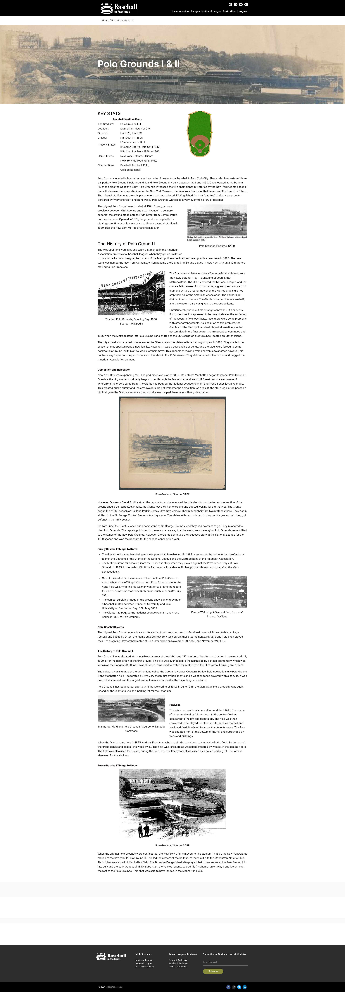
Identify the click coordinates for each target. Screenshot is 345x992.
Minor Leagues (238, 11)
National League (211, 11)
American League (189, 11)
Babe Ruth (139, 591)
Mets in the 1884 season (170, 355)
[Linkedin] (246, 4)
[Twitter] (241, 4)
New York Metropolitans (130, 227)
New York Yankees (161, 191)
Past (225, 11)
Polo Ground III (137, 858)
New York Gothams (135, 262)
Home (174, 11)
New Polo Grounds (109, 530)
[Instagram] (235, 4)
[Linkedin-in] (245, 987)
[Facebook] (230, 4)
